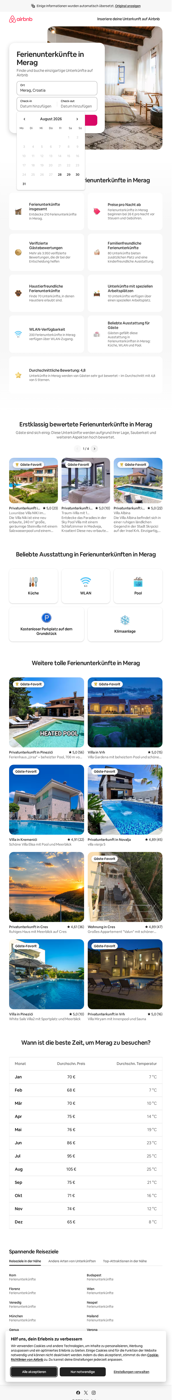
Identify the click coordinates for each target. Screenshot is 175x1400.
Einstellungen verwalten (131, 1372)
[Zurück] (77, 448)
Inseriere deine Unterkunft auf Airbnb (128, 19)
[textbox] (36, 106)
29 (68, 175)
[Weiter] (94, 448)
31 (24, 184)
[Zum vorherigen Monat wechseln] (24, 119)
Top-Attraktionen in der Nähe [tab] (125, 1261)
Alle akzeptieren (34, 1372)
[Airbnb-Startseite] (20, 19)
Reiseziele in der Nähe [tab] (25, 1261)
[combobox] (57, 90)
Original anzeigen (128, 6)
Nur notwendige (83, 1372)
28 (60, 175)
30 (78, 175)
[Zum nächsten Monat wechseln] (77, 119)
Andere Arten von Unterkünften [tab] (72, 1261)
